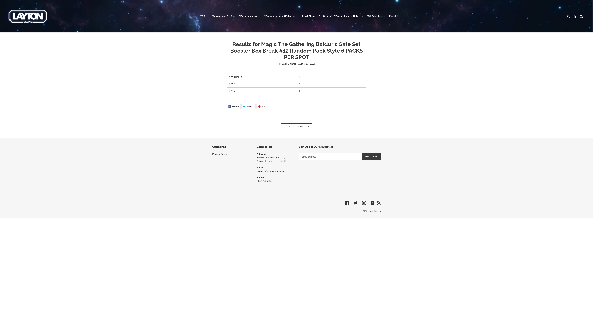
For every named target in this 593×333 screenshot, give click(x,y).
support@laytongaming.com (271, 171)
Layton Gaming (374, 211)
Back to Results (298, 126)
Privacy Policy (219, 154)
